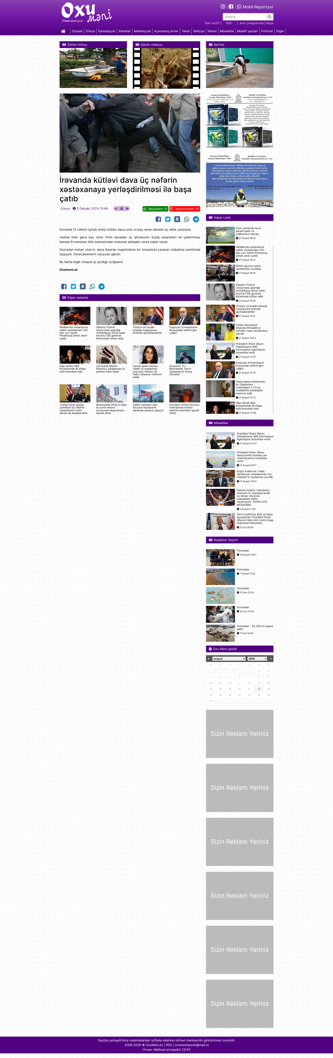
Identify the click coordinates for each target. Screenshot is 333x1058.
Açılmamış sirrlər (166, 31)
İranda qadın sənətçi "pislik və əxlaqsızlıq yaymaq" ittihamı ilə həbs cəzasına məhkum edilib (147, 371)
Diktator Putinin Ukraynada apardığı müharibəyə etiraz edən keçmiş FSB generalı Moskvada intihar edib (110, 333)
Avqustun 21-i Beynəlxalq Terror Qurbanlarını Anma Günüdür (180, 370)
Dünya (90, 31)
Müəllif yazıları (247, 31)
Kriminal (267, 31)
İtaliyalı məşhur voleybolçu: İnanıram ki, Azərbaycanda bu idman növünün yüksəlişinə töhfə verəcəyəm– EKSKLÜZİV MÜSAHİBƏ (254, 497)
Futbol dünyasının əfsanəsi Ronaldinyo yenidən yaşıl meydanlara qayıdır (251, 329)
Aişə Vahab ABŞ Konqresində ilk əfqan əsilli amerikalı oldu (73, 368)
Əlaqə (269, 23)
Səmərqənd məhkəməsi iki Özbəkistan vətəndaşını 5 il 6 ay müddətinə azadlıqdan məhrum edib (250, 387)
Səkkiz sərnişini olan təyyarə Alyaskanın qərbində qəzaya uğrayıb (148, 407)
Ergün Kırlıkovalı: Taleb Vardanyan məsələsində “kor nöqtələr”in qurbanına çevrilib (255, 474)
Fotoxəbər (243, 550)
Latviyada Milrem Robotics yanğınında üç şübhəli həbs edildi (110, 368)
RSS (169, 1045)
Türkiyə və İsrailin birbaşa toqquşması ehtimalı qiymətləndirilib (147, 330)
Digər (280, 31)
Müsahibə (227, 31)
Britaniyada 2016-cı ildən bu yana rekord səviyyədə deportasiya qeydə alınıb (111, 409)
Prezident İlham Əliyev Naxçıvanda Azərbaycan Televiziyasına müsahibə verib (252, 457)
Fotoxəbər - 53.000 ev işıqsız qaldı (255, 628)
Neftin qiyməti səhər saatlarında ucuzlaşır (248, 267)
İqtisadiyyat (106, 31)
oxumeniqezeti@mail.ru (192, 1045)
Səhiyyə (198, 31)
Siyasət (77, 31)
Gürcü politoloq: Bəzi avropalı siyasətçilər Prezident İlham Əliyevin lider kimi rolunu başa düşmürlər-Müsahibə (255, 519)
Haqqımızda (256, 23)
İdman (212, 31)
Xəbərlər (125, 31)
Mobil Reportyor (257, 6)
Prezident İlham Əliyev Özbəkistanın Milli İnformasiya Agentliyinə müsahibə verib (250, 348)
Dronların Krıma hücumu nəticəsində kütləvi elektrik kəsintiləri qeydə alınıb (184, 409)
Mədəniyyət (142, 31)
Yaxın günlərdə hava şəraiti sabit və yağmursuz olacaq (248, 231)
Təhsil (186, 31)
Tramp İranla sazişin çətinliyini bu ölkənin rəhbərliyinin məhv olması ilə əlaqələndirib (73, 409)
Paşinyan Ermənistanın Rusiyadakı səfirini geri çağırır (183, 330)
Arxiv (243, 23)
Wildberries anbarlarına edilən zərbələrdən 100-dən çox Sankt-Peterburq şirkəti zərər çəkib (74, 333)
